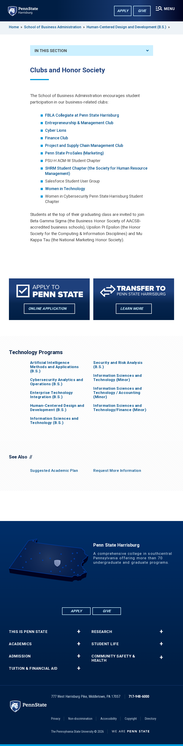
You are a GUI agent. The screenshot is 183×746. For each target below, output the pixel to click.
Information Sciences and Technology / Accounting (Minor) (117, 392)
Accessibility (108, 718)
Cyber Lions (55, 130)
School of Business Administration (52, 27)
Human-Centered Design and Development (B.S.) (126, 27)
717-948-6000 (139, 696)
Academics (20, 644)
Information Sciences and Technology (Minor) (117, 377)
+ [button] (78, 631)
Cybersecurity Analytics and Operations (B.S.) (56, 382)
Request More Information (117, 470)
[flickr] (91, 594)
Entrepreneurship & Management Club (79, 122)
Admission (20, 656)
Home (14, 27)
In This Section (51, 50)
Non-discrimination (80, 718)
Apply (123, 11)
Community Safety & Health (113, 658)
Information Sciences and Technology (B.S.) (54, 420)
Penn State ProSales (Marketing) (74, 153)
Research (102, 632)
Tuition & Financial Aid (33, 668)
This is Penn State (28, 632)
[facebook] (68, 594)
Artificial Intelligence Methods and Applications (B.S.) (54, 367)
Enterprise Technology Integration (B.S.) (51, 395)
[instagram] (115, 594)
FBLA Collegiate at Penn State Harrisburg (82, 115)
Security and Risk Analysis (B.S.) (117, 365)
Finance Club (56, 138)
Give (142, 11)
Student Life (105, 644)
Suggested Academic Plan (54, 470)
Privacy (55, 718)
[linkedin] (80, 594)
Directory (150, 718)
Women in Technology (65, 188)
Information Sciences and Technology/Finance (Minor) (119, 407)
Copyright (131, 718)
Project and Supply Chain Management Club (84, 145)
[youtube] (103, 594)
